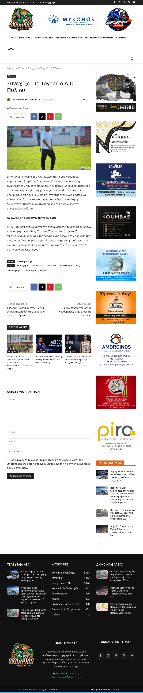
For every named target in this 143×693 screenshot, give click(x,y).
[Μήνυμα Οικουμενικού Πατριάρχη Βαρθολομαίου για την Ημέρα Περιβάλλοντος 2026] (102, 607)
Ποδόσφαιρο (14, 270)
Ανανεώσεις (37, 265)
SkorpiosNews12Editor (25, 99)
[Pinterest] (50, 116)
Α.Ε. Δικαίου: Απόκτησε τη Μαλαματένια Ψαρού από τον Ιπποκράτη (49, 359)
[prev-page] (9, 377)
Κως (78, 265)
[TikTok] (124, 3)
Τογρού (43, 270)
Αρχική (10, 68)
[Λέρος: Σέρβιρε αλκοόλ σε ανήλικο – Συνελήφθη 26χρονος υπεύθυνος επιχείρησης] (102, 474)
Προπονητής (30, 270)
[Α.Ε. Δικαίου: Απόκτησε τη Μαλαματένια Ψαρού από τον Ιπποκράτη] (49, 344)
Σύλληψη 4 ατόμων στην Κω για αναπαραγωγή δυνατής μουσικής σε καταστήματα (26, 311)
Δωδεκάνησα (66, 265)
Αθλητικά (20, 68)
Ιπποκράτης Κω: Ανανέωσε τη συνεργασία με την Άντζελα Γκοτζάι (78, 359)
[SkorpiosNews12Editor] (9, 99)
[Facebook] (115, 3)
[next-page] (15, 377)
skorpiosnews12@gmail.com (66, 677)
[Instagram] (120, 3)
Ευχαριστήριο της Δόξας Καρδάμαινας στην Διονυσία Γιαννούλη (75, 311)
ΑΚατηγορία (22, 265)
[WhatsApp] (58, 116)
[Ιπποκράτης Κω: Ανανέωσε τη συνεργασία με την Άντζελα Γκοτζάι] (78, 344)
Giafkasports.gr (24, 261)
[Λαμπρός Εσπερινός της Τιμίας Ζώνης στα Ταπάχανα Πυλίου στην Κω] (102, 529)
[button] (132, 59)
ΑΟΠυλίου (52, 265)
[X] (129, 3)
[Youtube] (134, 3)
